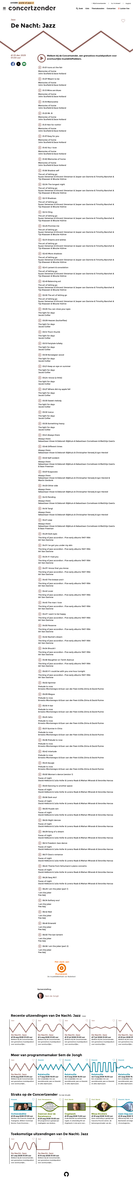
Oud (39, 1099)
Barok (71, 1099)
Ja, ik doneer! (115, 3)
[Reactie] (24, 64)
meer (84, 1016)
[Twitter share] (18, 64)
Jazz (13, 19)
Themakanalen (98, 8)
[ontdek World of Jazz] (26, 3)
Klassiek (41, 1060)
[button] (41, 58)
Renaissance (46, 1099)
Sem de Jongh (52, 996)
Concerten (111, 8)
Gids (87, 8)
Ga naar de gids (64, 1095)
